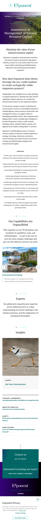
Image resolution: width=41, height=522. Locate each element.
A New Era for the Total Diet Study (13, 409)
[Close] (38, 499)
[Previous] (3, 267)
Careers (21, 493)
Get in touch (20, 459)
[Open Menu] (10, 5)
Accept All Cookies (20, 518)
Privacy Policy (22, 510)
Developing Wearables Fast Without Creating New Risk (20, 400)
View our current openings (20, 473)
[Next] (38, 267)
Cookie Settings (20, 513)
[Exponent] (23, 6)
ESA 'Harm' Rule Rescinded (15, 384)
